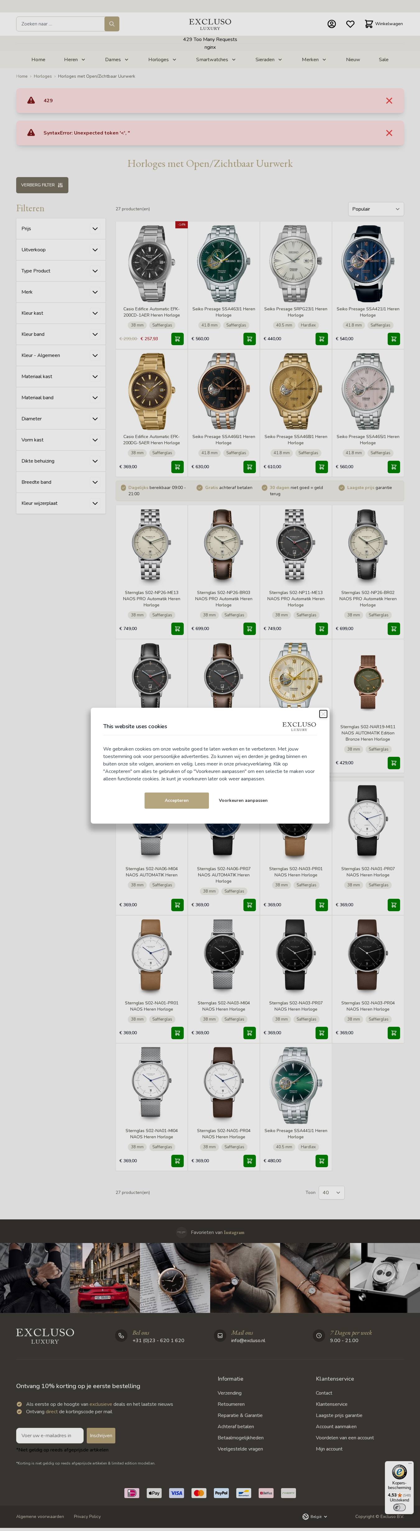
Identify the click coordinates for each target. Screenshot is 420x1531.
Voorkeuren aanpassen (243, 800)
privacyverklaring (253, 764)
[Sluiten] (323, 714)
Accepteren (177, 800)
